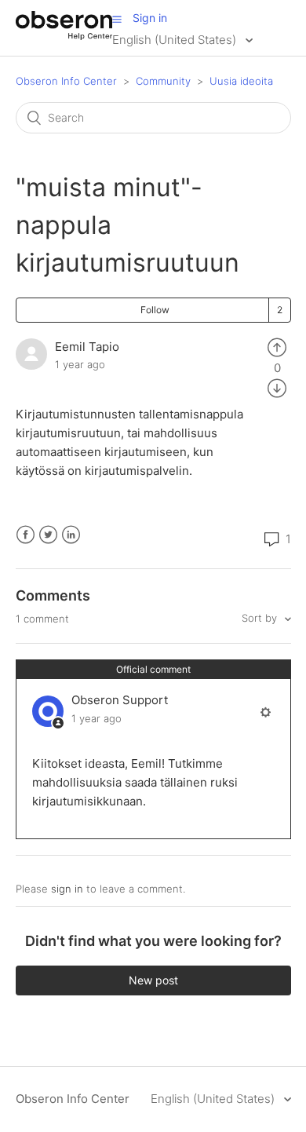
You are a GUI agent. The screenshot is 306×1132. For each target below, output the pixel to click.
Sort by (261, 618)
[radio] (277, 346)
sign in (67, 888)
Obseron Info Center (66, 81)
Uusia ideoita (241, 81)
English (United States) (175, 39)
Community (163, 81)
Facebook (25, 535)
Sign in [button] (150, 17)
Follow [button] (154, 310)
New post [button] (153, 980)
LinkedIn (71, 535)
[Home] (64, 35)
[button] (117, 19)
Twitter (48, 535)
